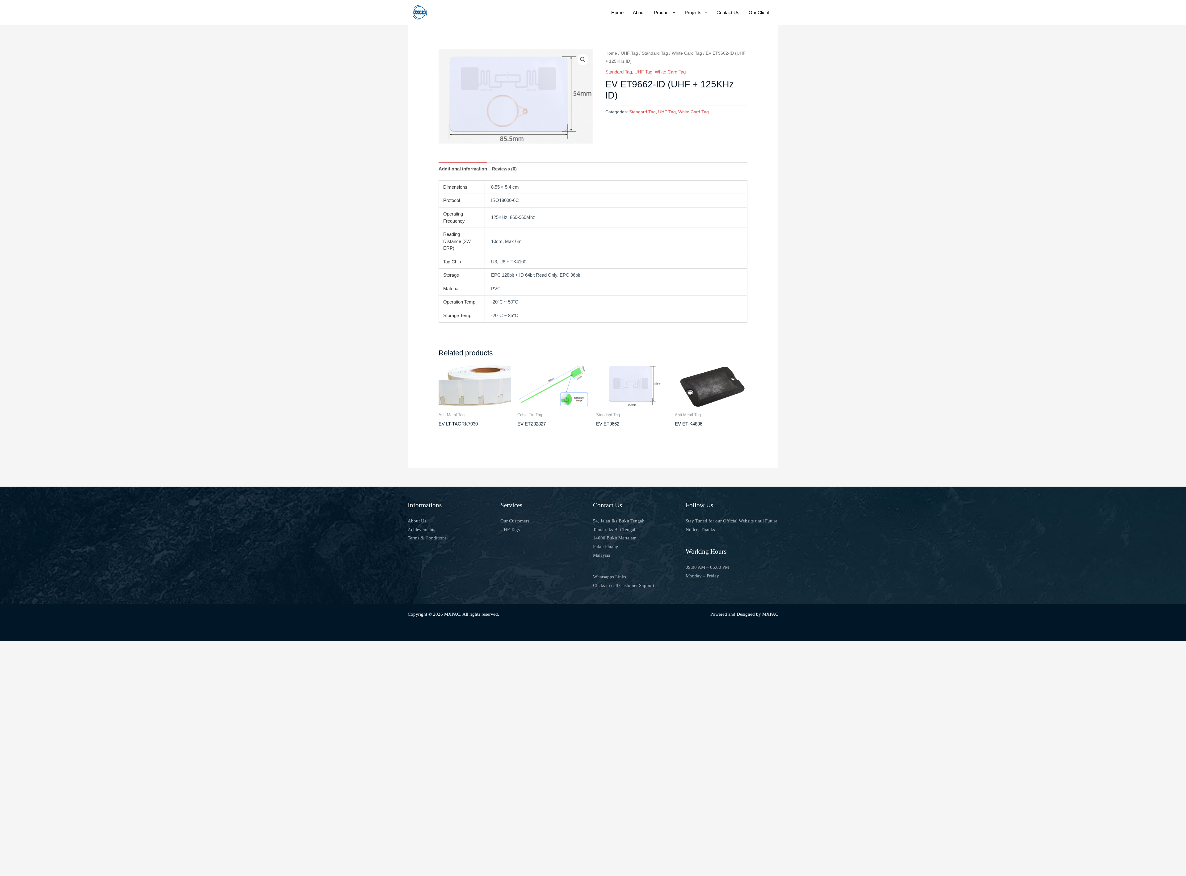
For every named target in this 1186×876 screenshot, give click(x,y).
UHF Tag (629, 53)
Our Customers (514, 520)
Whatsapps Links (609, 576)
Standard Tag (655, 53)
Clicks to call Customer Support (623, 585)
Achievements (421, 529)
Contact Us (728, 12)
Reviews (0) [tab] (504, 168)
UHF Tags (510, 529)
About (639, 12)
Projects (693, 12)
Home (617, 12)
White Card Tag (687, 53)
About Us (417, 520)
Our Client (759, 12)
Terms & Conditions (427, 537)
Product (662, 12)
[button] (582, 59)
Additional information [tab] (463, 168)
